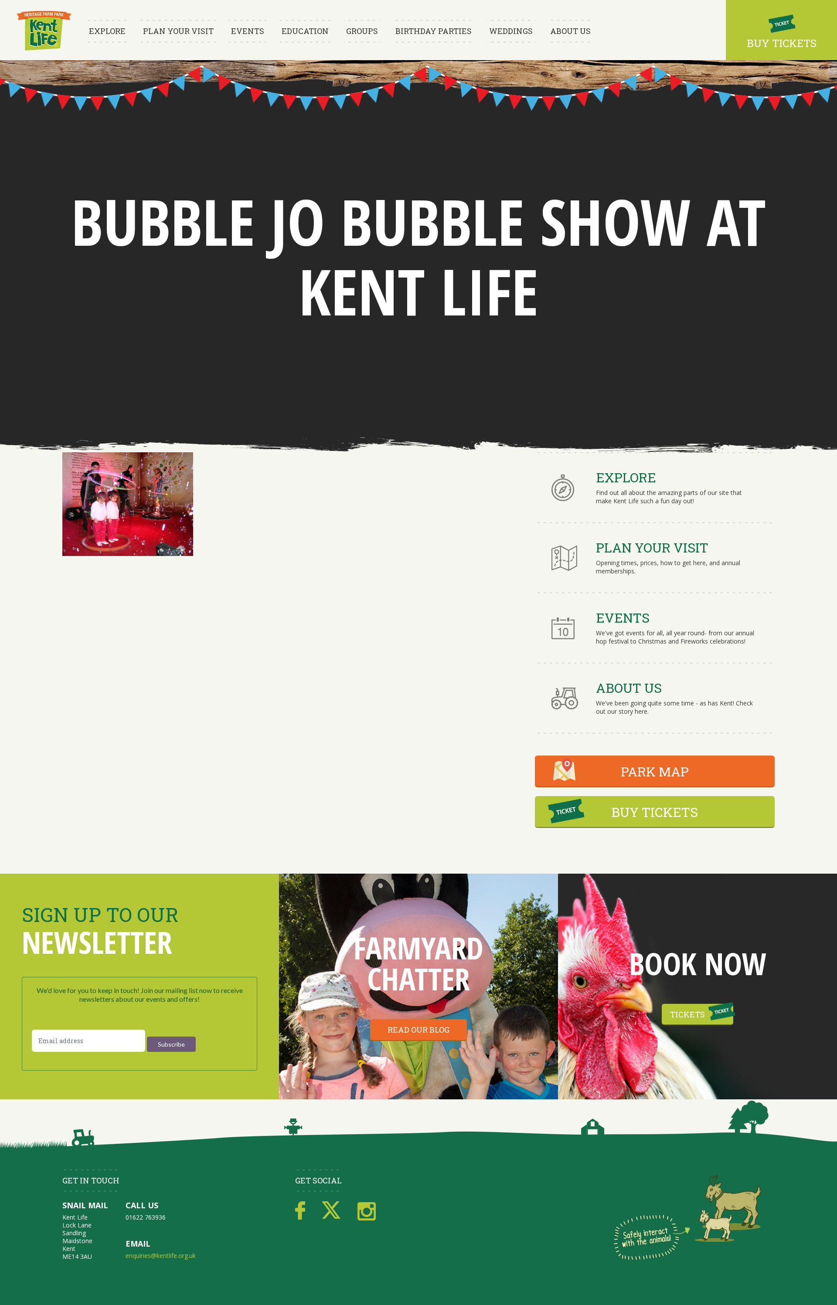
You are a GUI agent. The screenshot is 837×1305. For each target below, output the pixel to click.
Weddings (511, 31)
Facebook (300, 1210)
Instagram (366, 1210)
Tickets (687, 1014)
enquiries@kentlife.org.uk (161, 1255)
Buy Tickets (782, 43)
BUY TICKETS (654, 811)
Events (247, 31)
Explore (107, 31)
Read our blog (418, 1029)
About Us (570, 31)
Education (305, 31)
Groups (362, 31)
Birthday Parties (433, 31)
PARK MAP (655, 771)
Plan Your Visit (178, 31)
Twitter (331, 1210)
